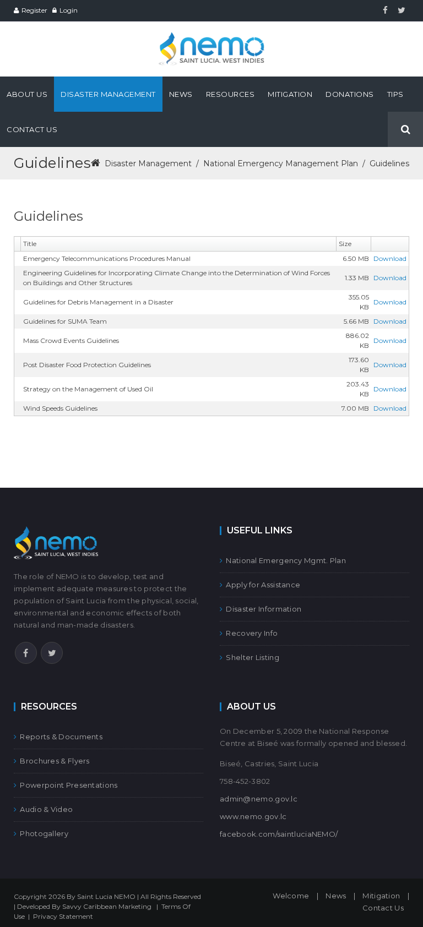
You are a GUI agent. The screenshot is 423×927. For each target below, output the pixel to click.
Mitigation (381, 895)
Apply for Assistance (263, 584)
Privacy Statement (63, 916)
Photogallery (44, 833)
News (336, 895)
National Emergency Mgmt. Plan (286, 560)
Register (34, 10)
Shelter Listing (252, 657)
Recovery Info (252, 633)
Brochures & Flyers (54, 760)
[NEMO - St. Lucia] (211, 37)
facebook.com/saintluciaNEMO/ (279, 834)
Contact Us (383, 907)
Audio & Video (46, 809)
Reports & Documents (61, 736)
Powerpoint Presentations (68, 785)
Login (68, 10)
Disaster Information (263, 608)
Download (389, 258)
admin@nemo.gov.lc (258, 798)
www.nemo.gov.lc (253, 816)
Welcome (291, 895)
